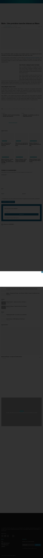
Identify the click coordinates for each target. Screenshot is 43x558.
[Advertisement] (21, 279)
